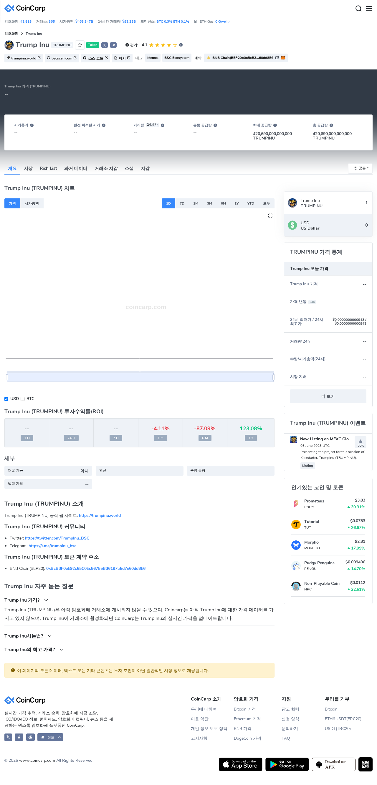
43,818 (26, 21)
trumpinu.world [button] (23, 58)
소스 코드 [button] (95, 58)
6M (223, 203)
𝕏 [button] (104, 45)
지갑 (145, 168)
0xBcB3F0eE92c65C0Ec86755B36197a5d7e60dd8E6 (95, 568)
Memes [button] (152, 57)
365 (52, 21)
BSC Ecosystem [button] (176, 57)
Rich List (48, 168)
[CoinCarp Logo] (26, 8)
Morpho (311, 542)
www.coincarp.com (37, 760)
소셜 (129, 168)
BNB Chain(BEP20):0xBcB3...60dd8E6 (242, 57)
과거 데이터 (75, 168)
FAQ (286, 738)
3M (209, 203)
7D (182, 203)
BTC (30, 398)
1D (168, 203)
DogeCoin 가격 (247, 738)
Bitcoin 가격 (245, 709)
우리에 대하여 (204, 709)
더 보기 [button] (328, 396)
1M (195, 203)
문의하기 (290, 728)
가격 (12, 203)
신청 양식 (290, 719)
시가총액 (32, 203)
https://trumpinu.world (100, 515)
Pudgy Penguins (319, 563)
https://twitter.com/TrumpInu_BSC (57, 538)
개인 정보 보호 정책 (209, 728)
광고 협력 (290, 709)
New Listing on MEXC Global (327, 439)
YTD (250, 203)
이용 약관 (200, 719)
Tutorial (311, 522)
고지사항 (199, 738)
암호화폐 (11, 33)
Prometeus (314, 501)
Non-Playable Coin (322, 583)
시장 (28, 168)
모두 (266, 203)
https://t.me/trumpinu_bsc (52, 546)
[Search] (358, 8)
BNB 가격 (243, 728)
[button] (113, 45)
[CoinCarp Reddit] (30, 737)
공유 (362, 168)
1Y (236, 203)
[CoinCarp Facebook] (19, 737)
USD (14, 398)
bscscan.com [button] (62, 58)
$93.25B (129, 21)
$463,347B (84, 21)
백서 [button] (122, 58)
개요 (12, 168)
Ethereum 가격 (247, 719)
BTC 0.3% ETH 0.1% (172, 21)
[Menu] (369, 8)
